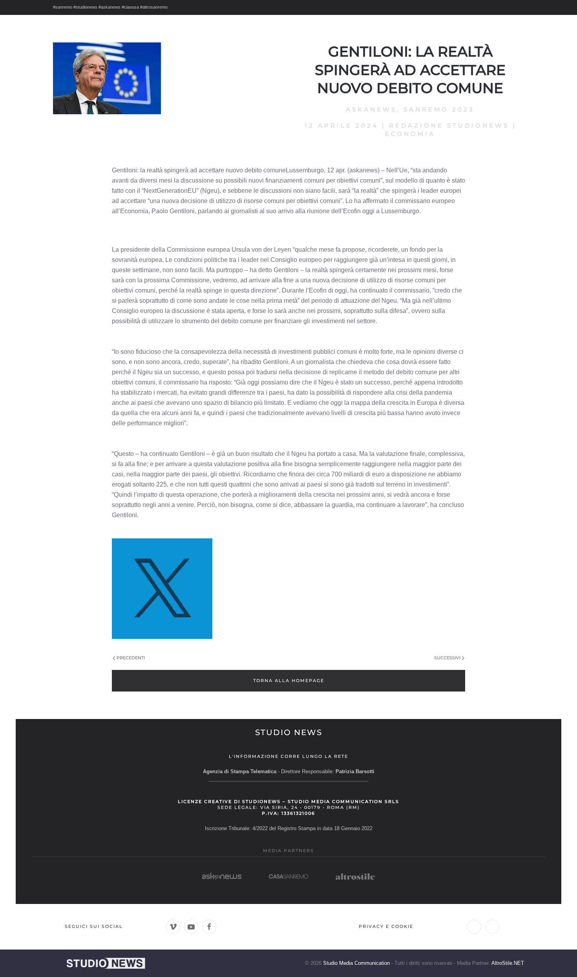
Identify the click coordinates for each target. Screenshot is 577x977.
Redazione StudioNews (449, 125)
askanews (371, 109)
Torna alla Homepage (288, 680)
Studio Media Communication (356, 963)
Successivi (447, 657)
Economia (410, 133)
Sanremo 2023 (439, 109)
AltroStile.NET (507, 963)
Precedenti (131, 657)
